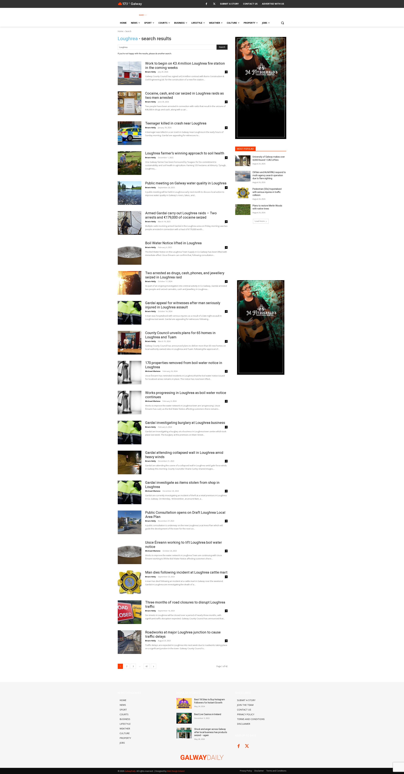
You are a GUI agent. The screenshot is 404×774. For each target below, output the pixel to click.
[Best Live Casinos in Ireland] (184, 718)
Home (120, 31)
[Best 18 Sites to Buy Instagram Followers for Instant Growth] (184, 703)
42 (147, 666)
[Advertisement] (260, 431)
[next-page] (153, 666)
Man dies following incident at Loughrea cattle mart (186, 572)
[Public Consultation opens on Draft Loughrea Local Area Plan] (129, 522)
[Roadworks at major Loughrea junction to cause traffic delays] (129, 642)
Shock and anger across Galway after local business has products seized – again (210, 732)
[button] (282, 23)
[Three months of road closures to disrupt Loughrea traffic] (129, 612)
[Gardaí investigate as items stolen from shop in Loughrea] (129, 492)
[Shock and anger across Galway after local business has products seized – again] (184, 733)
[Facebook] (206, 4)
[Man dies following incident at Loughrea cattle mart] (129, 582)
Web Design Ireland (175, 771)
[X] (214, 4)
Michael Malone (152, 491)
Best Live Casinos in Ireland (207, 714)
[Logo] (143, 15)
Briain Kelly (150, 521)
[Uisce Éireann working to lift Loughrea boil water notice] (129, 552)
